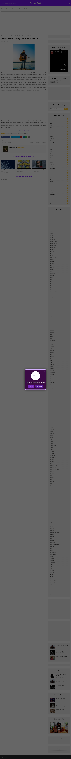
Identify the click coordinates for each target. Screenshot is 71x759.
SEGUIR (31, 386)
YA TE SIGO (39, 386)
